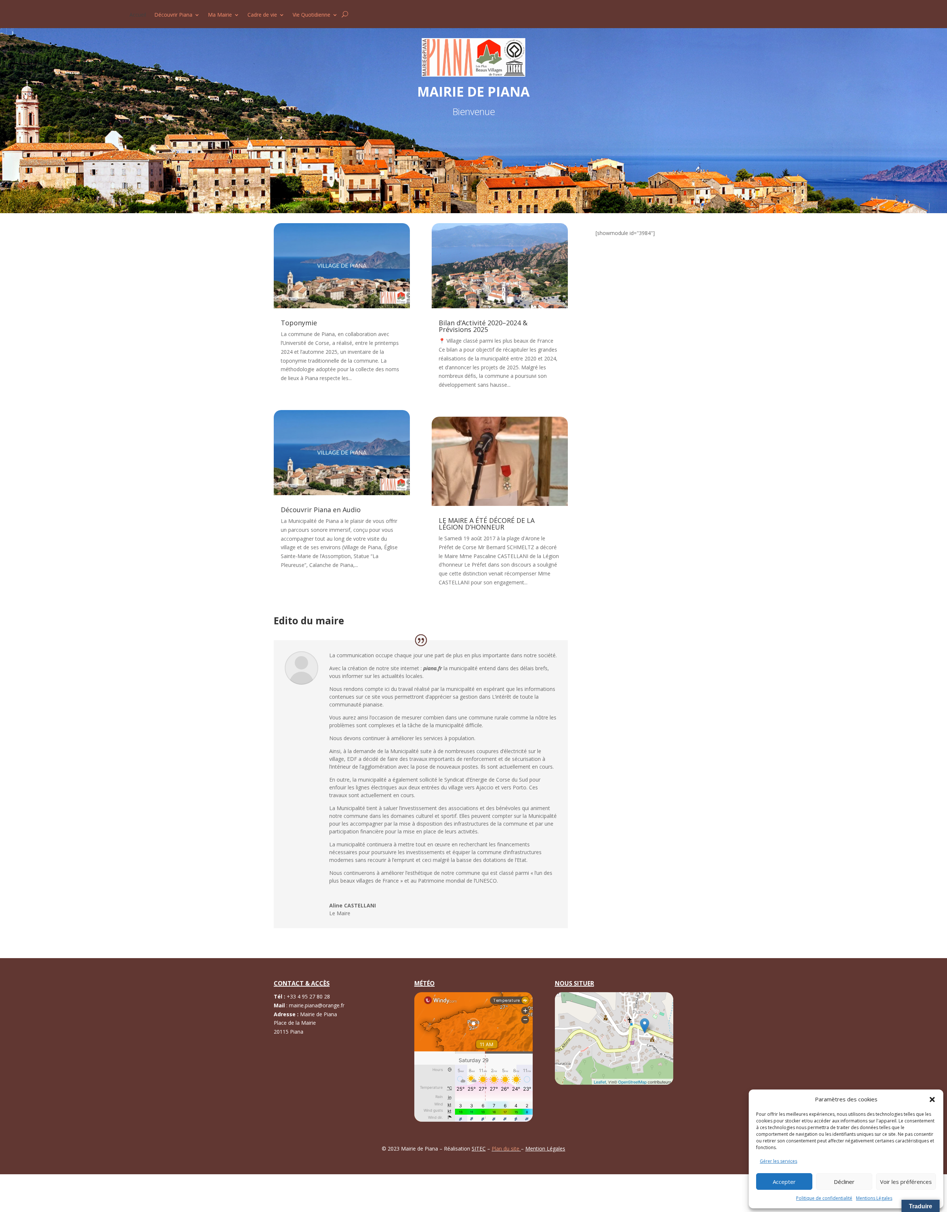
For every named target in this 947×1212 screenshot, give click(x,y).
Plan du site (506, 1148)
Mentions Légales (874, 1198)
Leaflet (600, 1082)
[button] (932, 1099)
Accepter (784, 1181)
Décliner (844, 1181)
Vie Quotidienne (311, 15)
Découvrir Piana (173, 15)
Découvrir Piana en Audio (321, 509)
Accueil (137, 15)
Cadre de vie (262, 15)
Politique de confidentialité (824, 1198)
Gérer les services (778, 1161)
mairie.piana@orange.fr (316, 1005)
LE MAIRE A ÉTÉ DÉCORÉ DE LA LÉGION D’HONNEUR (487, 523)
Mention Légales (545, 1148)
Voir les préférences (906, 1181)
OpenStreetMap (632, 1082)
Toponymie (299, 322)
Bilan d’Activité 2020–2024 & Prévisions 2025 (483, 326)
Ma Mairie (220, 15)
